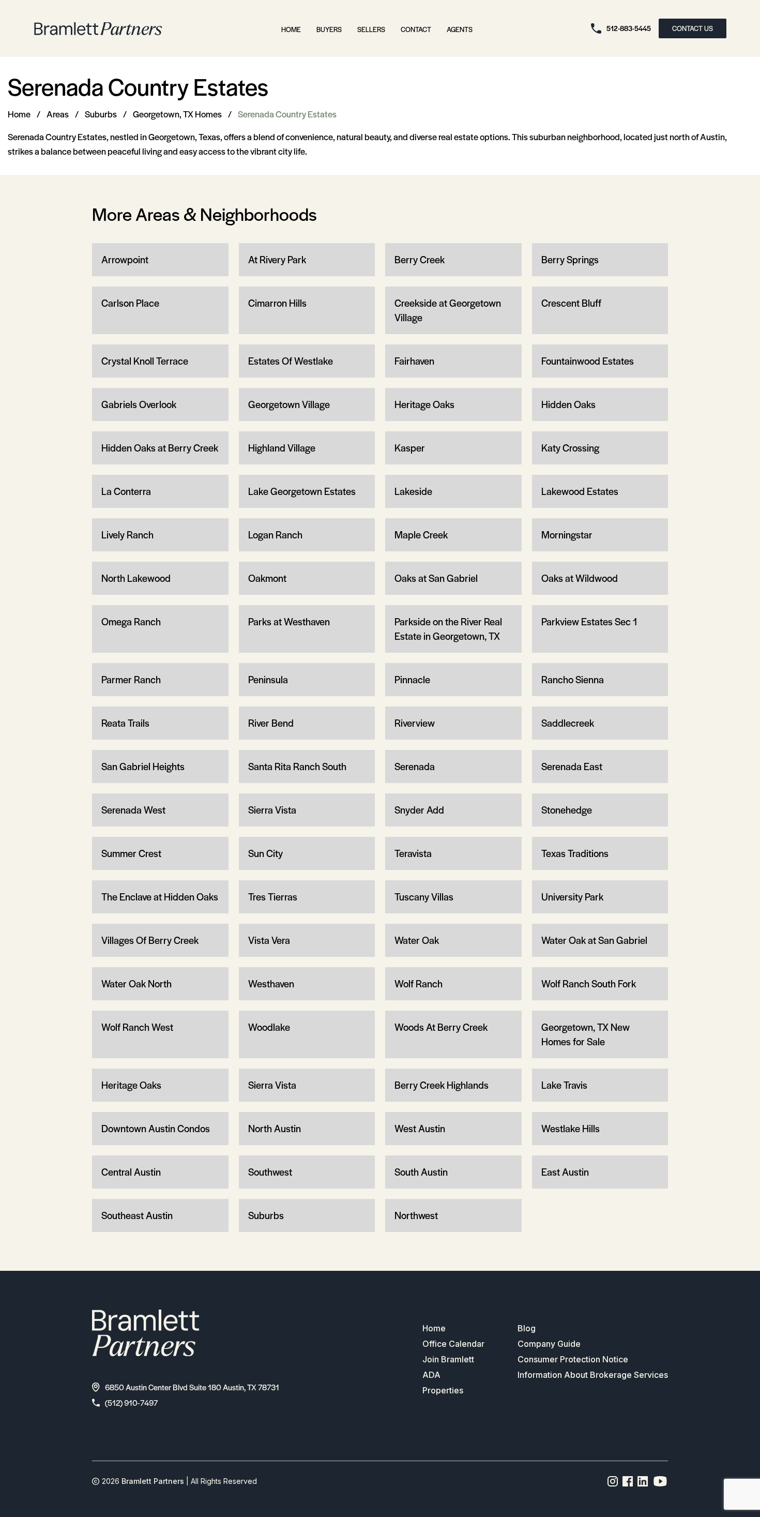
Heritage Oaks (424, 404)
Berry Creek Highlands (441, 1085)
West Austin (419, 1128)
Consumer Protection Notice (573, 1359)
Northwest (416, 1215)
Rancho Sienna (572, 679)
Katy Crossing (570, 448)
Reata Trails (125, 723)
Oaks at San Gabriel (436, 578)
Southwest (270, 1172)
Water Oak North (136, 983)
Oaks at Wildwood (579, 578)
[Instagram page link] (612, 1481)
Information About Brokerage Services (593, 1375)
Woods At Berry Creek (441, 1027)
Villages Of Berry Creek (150, 940)
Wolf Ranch (418, 983)
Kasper (409, 448)
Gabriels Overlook (138, 404)
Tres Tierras (272, 897)
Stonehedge (566, 810)
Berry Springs (570, 259)
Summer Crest (131, 853)
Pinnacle (412, 679)
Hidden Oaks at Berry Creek (159, 448)
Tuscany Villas (423, 897)
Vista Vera (269, 940)
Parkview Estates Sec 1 (589, 621)
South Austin (421, 1172)
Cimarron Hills (277, 303)
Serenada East (571, 766)
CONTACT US (692, 28)
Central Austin (131, 1172)
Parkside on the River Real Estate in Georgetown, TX (448, 628)
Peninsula (268, 679)
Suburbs (101, 114)
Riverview (414, 723)
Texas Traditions (575, 853)
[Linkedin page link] (642, 1481)
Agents (460, 29)
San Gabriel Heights (143, 766)
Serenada (414, 766)
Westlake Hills (570, 1128)
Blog (527, 1328)
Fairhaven (414, 361)
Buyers (329, 29)
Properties (442, 1390)
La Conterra (126, 491)
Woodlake (269, 1027)
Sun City (265, 853)
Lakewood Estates (579, 491)
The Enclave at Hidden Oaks (159, 897)
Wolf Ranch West (137, 1027)
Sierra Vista (272, 810)
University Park (572, 897)
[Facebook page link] (627, 1481)
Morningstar (566, 535)
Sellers (371, 29)
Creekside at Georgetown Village (447, 310)
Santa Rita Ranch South (297, 766)
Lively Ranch (127, 535)
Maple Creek (421, 535)
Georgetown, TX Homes (177, 114)
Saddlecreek (567, 723)
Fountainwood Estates (587, 361)
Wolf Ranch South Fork (588, 983)
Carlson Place (130, 303)
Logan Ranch (275, 535)
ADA (431, 1375)
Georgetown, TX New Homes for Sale (585, 1034)
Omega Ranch (131, 621)
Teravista (413, 853)
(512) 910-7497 (131, 1402)
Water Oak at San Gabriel (594, 940)
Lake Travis (564, 1085)
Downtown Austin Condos (155, 1128)
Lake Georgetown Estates (302, 491)
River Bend (271, 723)
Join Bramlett (448, 1359)
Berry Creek (419, 259)
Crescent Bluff (571, 303)
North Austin (274, 1128)
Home (291, 29)
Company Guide (549, 1344)
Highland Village (281, 448)
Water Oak (416, 940)
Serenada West (133, 810)
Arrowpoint (124, 259)
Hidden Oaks (568, 404)
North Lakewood (136, 578)
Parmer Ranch (131, 679)
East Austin (565, 1172)
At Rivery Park (277, 259)
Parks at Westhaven (289, 621)
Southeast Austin (137, 1215)
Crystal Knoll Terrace (144, 361)
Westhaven (271, 983)
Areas (58, 114)
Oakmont (267, 578)
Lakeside (413, 491)
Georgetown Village (289, 404)
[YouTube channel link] (660, 1481)
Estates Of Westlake (290, 361)
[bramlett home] (98, 28)
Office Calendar (453, 1344)
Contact (416, 29)
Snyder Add (419, 810)
